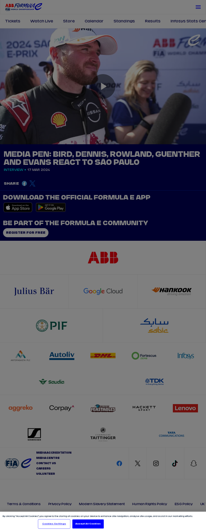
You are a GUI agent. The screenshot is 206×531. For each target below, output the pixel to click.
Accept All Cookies (87, 524)
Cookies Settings (54, 524)
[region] (103, 521)
